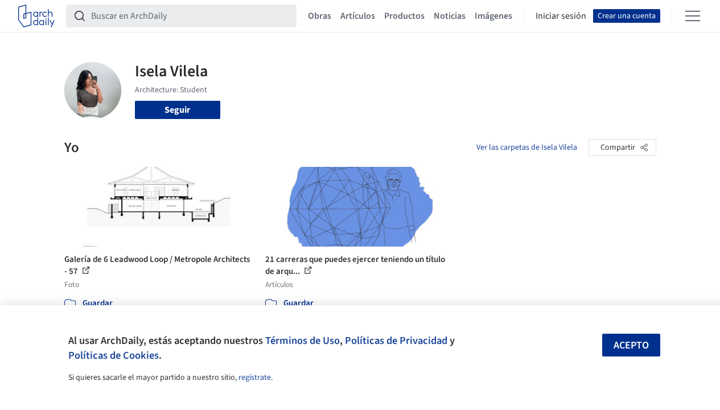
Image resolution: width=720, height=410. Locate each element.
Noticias (450, 16)
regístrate (254, 377)
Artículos (357, 16)
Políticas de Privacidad (396, 340)
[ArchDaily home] (36, 16)
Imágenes (493, 16)
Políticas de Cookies (113, 355)
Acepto (631, 345)
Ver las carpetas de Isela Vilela (526, 147)
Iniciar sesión (561, 16)
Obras (319, 16)
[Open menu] (693, 16)
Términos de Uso (302, 340)
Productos (404, 16)
